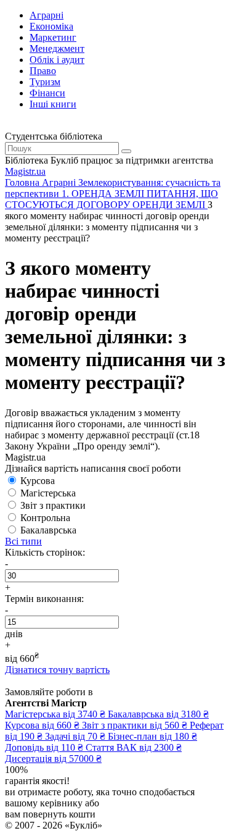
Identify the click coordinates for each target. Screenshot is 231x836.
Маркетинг (53, 37)
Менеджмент (57, 48)
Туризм (45, 82)
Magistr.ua (25, 171)
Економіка (51, 26)
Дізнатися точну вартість (57, 669)
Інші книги (53, 104)
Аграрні (46, 15)
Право (43, 70)
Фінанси (47, 93)
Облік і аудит (57, 59)
